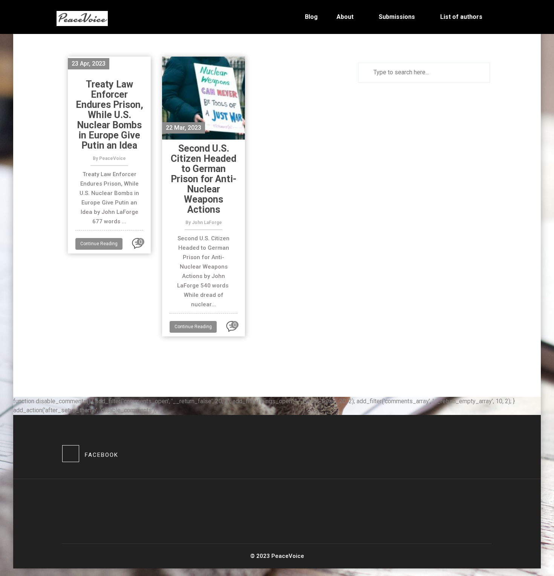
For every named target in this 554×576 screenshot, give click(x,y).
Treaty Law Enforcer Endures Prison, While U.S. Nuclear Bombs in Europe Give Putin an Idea (109, 115)
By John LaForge (203, 222)
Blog (311, 16)
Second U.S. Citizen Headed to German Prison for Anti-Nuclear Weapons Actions (204, 179)
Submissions (397, 16)
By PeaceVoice (109, 158)
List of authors (461, 16)
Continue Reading (99, 243)
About (345, 16)
